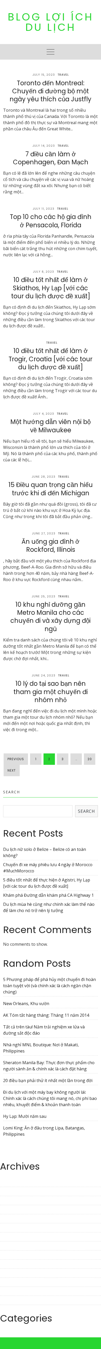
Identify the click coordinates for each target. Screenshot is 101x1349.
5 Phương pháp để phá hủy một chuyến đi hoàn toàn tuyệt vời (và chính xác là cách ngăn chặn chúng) (49, 986)
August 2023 (12, 1182)
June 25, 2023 (43, 596)
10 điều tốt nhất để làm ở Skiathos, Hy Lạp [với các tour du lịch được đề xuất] (50, 288)
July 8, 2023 (43, 272)
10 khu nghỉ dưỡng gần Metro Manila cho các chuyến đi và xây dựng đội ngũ (50, 616)
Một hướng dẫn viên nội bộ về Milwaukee (50, 426)
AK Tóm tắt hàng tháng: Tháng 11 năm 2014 (46, 1015)
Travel (63, 75)
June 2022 (9, 1309)
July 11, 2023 (43, 209)
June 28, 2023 (43, 477)
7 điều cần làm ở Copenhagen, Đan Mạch (50, 158)
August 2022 (12, 1291)
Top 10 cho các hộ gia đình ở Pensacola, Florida (50, 221)
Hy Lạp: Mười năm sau (24, 1116)
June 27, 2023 (43, 533)
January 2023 (12, 1246)
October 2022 (13, 1273)
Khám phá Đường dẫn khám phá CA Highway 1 (48, 895)
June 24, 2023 (43, 675)
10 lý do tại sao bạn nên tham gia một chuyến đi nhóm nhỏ (50, 691)
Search (11, 791)
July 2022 (8, 1300)
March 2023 (11, 1228)
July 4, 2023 (43, 414)
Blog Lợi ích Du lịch (50, 22)
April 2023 (9, 1218)
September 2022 (16, 1282)
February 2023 (14, 1237)
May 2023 (9, 1209)
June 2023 (9, 1200)
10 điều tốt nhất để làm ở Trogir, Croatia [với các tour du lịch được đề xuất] (50, 359)
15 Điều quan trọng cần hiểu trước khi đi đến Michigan (51, 489)
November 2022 (15, 1264)
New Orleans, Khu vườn (26, 1003)
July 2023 (8, 1191)
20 (90, 759)
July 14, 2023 (43, 146)
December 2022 (15, 1255)
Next (12, 770)
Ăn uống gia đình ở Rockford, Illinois (50, 545)
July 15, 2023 (43, 75)
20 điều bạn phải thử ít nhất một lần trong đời (47, 1080)
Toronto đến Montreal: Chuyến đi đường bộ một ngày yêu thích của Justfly (50, 91)
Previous (16, 759)
